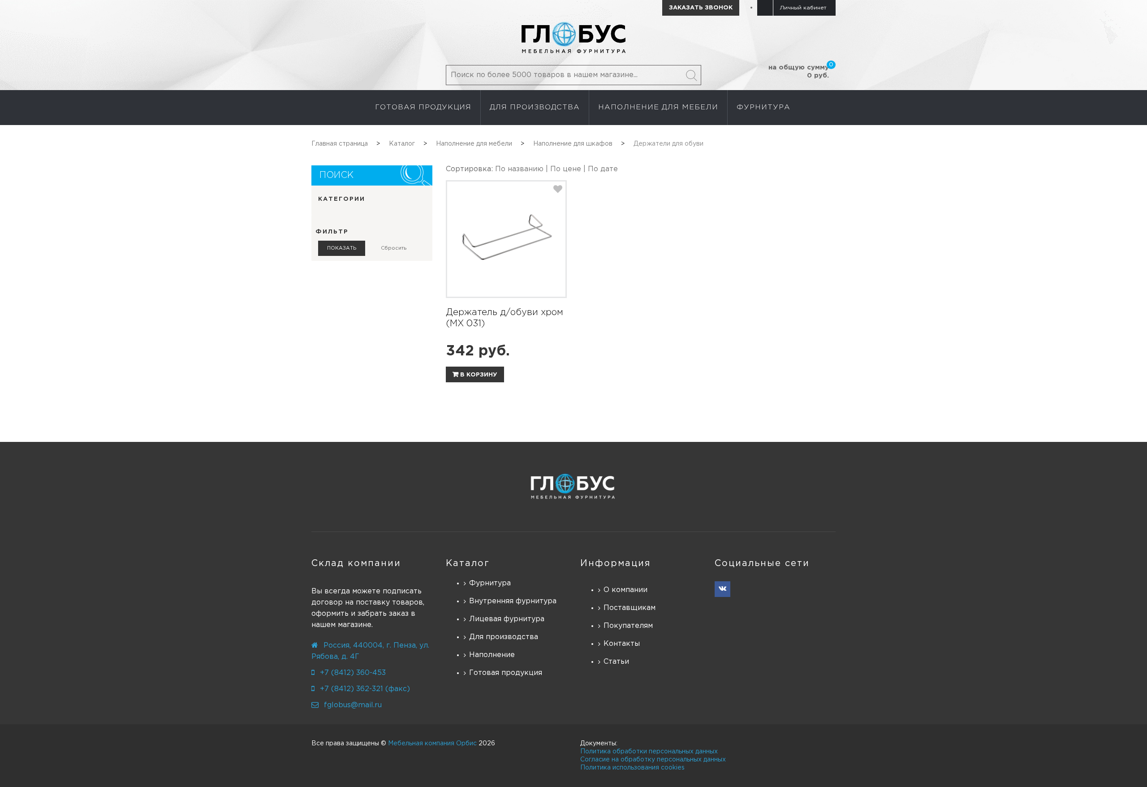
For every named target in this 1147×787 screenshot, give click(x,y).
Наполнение (492, 655)
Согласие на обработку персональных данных (653, 759)
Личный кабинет (803, 7)
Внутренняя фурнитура (512, 601)
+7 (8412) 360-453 (353, 673)
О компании (625, 590)
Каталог (468, 563)
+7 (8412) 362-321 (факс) (365, 689)
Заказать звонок (701, 7)
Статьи (616, 661)
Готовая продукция (505, 673)
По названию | (522, 169)
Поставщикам (629, 608)
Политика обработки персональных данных (649, 751)
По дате (603, 169)
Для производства (503, 637)
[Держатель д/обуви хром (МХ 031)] (506, 239)
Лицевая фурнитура (506, 619)
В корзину (477, 374)
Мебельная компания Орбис (432, 743)
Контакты (622, 643)
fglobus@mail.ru (353, 705)
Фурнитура (490, 583)
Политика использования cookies (632, 767)
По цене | (569, 169)
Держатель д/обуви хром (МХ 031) (504, 318)
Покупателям (628, 626)
